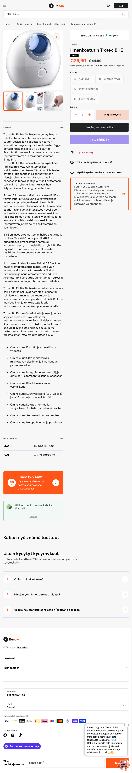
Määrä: (72, 107)
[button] (5, 6)
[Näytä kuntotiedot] (121, 195)
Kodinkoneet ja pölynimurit (51, 24)
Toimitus (97, 65)
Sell (118, 5)
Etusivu (7, 24)
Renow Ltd (22, 654)
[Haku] (121, 14)
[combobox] (64, 14)
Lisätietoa (33, 524)
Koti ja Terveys (24, 24)
